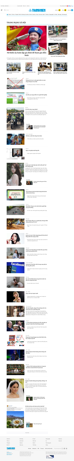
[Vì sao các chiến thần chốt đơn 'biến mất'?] (29, 66)
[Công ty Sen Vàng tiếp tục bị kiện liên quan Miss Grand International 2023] (15, 253)
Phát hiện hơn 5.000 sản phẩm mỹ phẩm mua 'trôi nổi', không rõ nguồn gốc (44, 73)
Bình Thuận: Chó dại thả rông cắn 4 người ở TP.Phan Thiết (37, 226)
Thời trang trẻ (64, 14)
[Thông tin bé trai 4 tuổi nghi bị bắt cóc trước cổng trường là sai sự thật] (15, 83)
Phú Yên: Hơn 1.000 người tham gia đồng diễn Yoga (37, 210)
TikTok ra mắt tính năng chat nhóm (34, 135)
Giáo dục (34, 14)
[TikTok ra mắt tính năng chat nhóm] (15, 139)
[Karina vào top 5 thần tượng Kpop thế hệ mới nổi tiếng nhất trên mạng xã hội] (15, 238)
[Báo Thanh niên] (11, 448)
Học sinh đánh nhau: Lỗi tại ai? (33, 283)
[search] (11, 10)
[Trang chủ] (7, 14)
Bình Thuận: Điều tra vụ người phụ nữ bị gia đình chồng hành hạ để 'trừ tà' (37, 221)
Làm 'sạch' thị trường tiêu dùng (58, 56)
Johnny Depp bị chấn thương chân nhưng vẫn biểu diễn (36, 352)
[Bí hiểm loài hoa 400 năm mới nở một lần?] (15, 416)
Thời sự (13, 14)
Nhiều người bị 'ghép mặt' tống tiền (34, 153)
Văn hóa (40, 14)
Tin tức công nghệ (29, 134)
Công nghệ (51, 14)
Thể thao (47, 14)
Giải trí (44, 14)
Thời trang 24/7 (28, 306)
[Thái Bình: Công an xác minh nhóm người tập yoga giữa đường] (15, 209)
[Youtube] (67, 6)
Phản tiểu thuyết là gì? (37, 423)
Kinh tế (20, 14)
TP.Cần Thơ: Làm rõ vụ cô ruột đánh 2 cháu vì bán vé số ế (57, 40)
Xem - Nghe (28, 291)
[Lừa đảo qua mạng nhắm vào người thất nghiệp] (15, 98)
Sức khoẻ (21, 440)
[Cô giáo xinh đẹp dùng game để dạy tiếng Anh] (29, 183)
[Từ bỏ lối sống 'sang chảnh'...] (15, 118)
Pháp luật (27, 248)
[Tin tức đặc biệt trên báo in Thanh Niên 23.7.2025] (14, 66)
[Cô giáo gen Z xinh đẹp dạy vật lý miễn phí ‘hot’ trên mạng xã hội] (15, 174)
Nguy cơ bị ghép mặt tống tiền (32, 150)
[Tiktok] (70, 6)
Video (56, 14)
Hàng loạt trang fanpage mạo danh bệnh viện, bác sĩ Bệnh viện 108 (36, 338)
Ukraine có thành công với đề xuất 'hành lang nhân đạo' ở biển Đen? (37, 327)
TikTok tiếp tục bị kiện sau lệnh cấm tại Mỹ (35, 138)
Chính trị (9, 14)
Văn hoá (34, 440)
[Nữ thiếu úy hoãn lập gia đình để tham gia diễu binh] (27, 38)
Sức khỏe (27, 14)
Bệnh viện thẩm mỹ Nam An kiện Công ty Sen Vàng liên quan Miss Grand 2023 (37, 255)
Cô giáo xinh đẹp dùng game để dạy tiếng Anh (40, 182)
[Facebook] (69, 6)
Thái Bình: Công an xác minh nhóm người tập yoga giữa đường (36, 207)
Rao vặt (60, 440)
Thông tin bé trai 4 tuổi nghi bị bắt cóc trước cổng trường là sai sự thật (36, 81)
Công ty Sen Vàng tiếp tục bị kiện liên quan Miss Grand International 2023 (36, 250)
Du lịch (37, 14)
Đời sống (23, 14)
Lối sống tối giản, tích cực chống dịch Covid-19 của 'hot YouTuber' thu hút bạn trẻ (39, 126)
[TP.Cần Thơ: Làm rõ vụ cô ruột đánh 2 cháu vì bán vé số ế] (57, 32)
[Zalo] (72, 6)
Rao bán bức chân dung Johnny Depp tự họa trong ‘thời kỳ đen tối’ (37, 357)
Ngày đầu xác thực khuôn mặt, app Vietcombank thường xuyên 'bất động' (36, 196)
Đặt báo (29, 448)
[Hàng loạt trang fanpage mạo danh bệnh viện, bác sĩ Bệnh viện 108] (15, 340)
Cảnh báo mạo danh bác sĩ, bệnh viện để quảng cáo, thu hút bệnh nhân (37, 342)
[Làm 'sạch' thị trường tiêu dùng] (57, 49)
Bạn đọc (60, 438)
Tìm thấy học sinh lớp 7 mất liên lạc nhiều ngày (36, 84)
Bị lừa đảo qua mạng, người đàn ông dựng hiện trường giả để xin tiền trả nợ (36, 98)
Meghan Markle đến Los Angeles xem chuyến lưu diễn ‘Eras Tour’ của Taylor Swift (36, 297)
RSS (38, 448)
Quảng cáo (34, 448)
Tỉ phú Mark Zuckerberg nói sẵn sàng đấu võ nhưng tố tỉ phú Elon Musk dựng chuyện (36, 323)
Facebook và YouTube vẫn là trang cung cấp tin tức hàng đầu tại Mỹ (36, 265)
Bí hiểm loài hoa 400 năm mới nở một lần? (34, 406)
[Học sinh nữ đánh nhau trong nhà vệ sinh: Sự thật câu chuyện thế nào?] (15, 282)
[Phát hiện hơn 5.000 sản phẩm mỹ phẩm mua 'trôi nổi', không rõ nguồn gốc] (45, 66)
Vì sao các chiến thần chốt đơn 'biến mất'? (28, 73)
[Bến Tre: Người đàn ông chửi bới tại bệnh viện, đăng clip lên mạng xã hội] (60, 66)
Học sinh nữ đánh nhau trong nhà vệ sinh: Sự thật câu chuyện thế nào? (36, 279)
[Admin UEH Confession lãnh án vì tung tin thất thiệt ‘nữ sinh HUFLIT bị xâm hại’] (15, 369)
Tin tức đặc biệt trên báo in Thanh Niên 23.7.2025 (13, 73)
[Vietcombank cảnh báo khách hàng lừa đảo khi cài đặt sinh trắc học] (15, 194)
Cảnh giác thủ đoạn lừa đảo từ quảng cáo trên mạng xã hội (37, 269)
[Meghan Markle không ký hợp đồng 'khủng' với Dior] (15, 390)
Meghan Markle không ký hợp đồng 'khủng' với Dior (36, 381)
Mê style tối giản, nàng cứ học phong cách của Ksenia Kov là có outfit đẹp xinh (36, 308)
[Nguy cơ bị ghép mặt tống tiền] (15, 153)
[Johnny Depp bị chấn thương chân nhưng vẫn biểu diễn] (15, 355)
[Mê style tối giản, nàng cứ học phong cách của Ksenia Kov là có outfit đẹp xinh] (15, 311)
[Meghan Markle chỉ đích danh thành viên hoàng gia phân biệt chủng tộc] (29, 399)
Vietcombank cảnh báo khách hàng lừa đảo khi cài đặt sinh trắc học (36, 192)
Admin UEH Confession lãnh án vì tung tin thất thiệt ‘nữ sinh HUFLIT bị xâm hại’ (36, 367)
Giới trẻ (30, 14)
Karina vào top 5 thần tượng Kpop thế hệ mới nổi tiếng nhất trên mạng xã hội (37, 236)
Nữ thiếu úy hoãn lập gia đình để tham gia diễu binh (26, 54)
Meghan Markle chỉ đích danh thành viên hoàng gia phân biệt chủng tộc (39, 398)
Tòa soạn (42, 448)
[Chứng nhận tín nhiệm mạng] (50, 457)
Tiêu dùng (59, 14)
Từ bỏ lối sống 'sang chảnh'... (31, 109)
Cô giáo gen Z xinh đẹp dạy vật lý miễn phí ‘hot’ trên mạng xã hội (35, 165)
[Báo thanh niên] (37, 10)
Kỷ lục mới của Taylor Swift (32, 293)
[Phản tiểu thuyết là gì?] (29, 425)
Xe (54, 14)
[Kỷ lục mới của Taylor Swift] (15, 296)
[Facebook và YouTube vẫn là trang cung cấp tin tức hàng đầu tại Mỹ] (15, 267)
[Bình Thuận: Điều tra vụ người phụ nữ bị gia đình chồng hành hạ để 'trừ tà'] (15, 224)
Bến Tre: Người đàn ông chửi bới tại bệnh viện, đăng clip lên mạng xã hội (60, 73)
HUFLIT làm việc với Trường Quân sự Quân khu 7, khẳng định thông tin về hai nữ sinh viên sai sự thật (37, 371)
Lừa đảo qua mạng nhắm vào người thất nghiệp (36, 94)
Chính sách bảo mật (48, 448)
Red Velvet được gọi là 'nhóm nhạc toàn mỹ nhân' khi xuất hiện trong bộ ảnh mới (37, 240)
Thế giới (16, 14)
